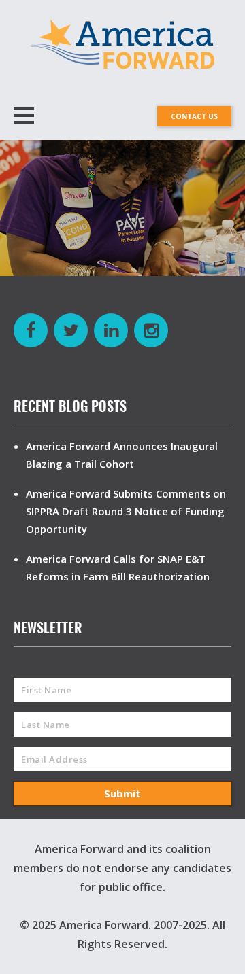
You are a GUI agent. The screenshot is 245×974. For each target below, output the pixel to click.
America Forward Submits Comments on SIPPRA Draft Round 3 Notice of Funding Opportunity (126, 511)
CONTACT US (194, 116)
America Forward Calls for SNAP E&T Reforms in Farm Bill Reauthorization (118, 567)
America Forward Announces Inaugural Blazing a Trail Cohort (122, 454)
